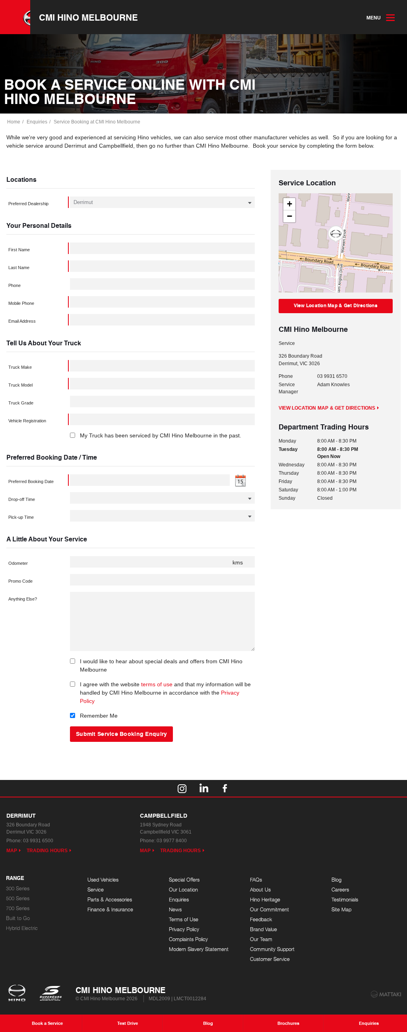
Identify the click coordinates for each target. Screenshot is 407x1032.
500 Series (17, 898)
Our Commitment (269, 910)
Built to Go (18, 918)
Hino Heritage (265, 900)
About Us (260, 890)
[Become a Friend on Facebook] (225, 788)
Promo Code (20, 581)
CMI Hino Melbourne (88, 17)
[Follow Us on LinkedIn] (203, 788)
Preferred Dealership (28, 203)
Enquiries (37, 122)
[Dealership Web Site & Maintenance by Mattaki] (385, 994)
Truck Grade (20, 402)
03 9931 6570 (332, 376)
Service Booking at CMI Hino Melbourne (97, 122)
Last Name (18, 267)
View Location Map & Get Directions (336, 305)
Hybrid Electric (22, 928)
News (175, 910)
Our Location (183, 890)
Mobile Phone (21, 303)
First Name (19, 249)
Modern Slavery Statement (199, 949)
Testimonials (344, 900)
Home (13, 122)
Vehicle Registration (27, 420)
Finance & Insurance (110, 910)
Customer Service (270, 959)
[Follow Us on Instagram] (182, 788)
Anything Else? (22, 599)
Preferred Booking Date (31, 481)
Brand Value (263, 929)
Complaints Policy (188, 939)
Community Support (272, 949)
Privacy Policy (184, 929)
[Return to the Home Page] (18, 993)
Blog (336, 880)
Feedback (261, 919)
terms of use (156, 684)
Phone (14, 285)
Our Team (261, 939)
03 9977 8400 (172, 840)
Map (11, 850)
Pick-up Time (21, 517)
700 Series (17, 908)
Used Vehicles (102, 880)
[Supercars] (50, 993)
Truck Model (20, 385)
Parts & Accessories (109, 900)
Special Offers (184, 880)
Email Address (22, 321)
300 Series (17, 888)
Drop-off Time (21, 499)
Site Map (341, 910)
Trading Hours (47, 850)
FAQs (256, 880)
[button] (336, 234)
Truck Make (20, 367)
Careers (340, 890)
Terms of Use (183, 919)
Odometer (18, 563)
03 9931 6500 (38, 840)
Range (15, 878)
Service (95, 890)
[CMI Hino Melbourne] (15, 17)
